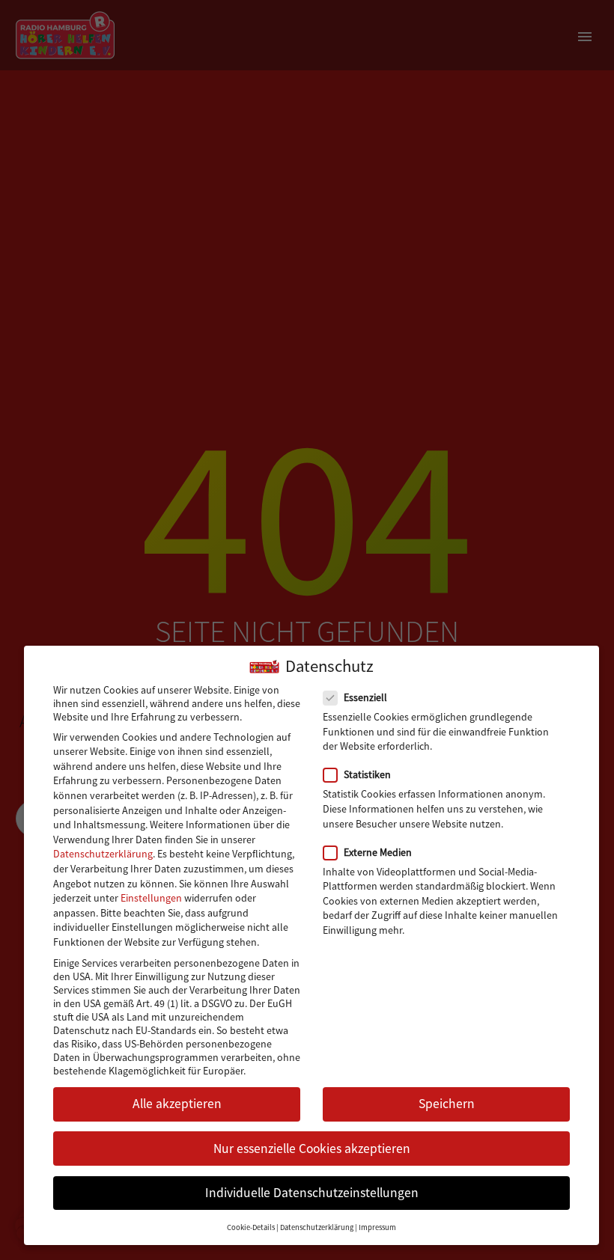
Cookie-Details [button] (251, 1227)
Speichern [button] (447, 1103)
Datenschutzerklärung (103, 853)
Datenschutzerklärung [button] (316, 1227)
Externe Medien (378, 852)
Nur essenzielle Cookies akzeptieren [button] (311, 1148)
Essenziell (365, 697)
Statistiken (367, 774)
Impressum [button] (377, 1227)
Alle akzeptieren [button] (177, 1103)
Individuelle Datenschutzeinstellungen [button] (312, 1192)
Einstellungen (151, 898)
